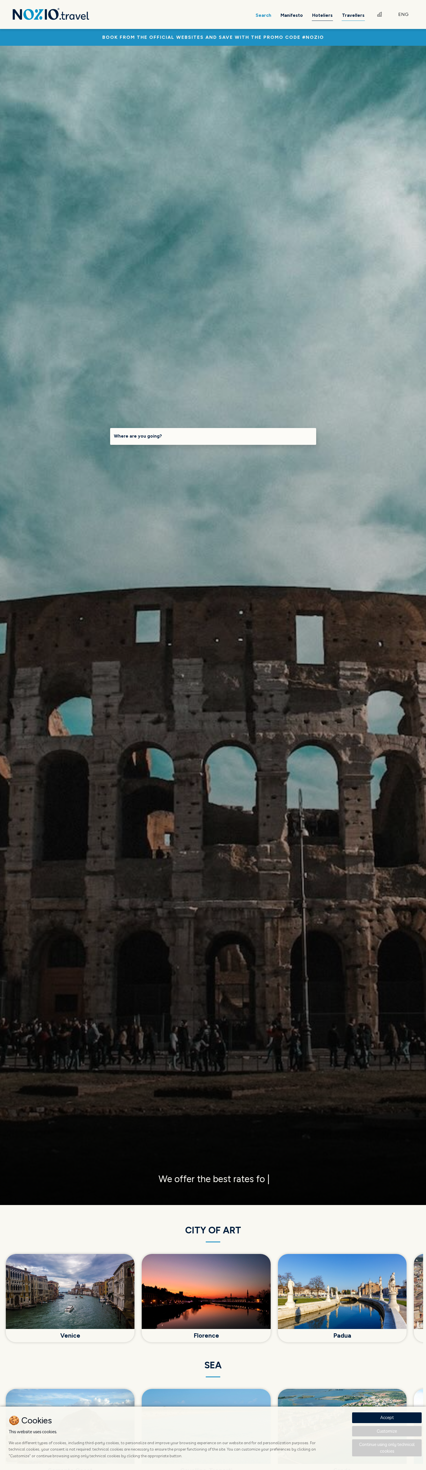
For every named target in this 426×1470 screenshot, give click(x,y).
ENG (403, 14)
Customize (387, 1431)
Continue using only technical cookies (387, 1448)
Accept (387, 1417)
